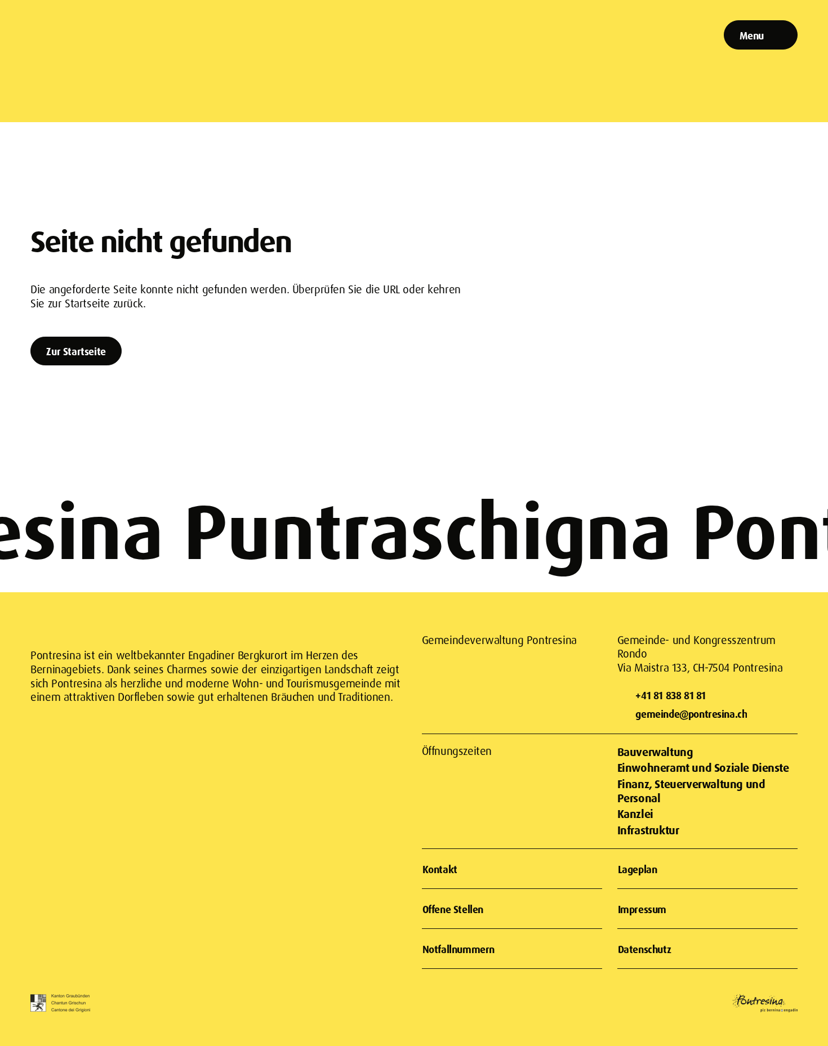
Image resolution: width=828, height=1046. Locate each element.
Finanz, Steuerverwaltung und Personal (691, 791)
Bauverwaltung (655, 752)
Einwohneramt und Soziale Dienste (703, 768)
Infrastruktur (648, 830)
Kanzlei (635, 814)
